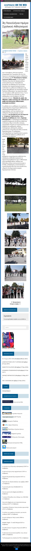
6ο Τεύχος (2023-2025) (8, 359)
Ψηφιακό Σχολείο (16, 433)
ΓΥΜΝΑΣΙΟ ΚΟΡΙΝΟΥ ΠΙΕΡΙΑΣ (10, 50)
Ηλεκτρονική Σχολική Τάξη (14, 443)
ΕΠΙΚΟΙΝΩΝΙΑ (7, 11)
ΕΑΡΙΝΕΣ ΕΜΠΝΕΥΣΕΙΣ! (8, 375)
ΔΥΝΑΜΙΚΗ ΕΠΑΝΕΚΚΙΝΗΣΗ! (10, 370)
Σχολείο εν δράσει (23, 50)
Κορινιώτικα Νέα (18, 402)
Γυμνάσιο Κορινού (17, 413)
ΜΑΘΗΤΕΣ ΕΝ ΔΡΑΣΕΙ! (8, 367)
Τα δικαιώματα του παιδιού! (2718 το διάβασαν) (15, 538)
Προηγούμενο (17, 302)
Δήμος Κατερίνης (13, 425)
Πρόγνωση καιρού (11, 448)
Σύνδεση (27, 0)
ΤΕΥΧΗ (21, 14)
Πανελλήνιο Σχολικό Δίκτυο (16, 429)
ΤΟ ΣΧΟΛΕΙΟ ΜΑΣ (8, 17)
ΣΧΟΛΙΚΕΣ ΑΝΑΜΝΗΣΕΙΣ (10, 14)
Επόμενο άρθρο (14, 304)
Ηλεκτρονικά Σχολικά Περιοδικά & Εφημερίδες (14, 0)
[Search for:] (15, 327)
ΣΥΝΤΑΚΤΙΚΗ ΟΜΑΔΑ (19, 11)
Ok (16, 549)
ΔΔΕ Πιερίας (17, 417)
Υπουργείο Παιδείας (12, 421)
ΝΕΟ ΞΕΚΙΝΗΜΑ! (6, 380)
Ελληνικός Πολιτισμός (18, 437)
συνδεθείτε (23, 319)
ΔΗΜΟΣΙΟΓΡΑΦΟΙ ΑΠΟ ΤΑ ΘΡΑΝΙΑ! (11, 362)
